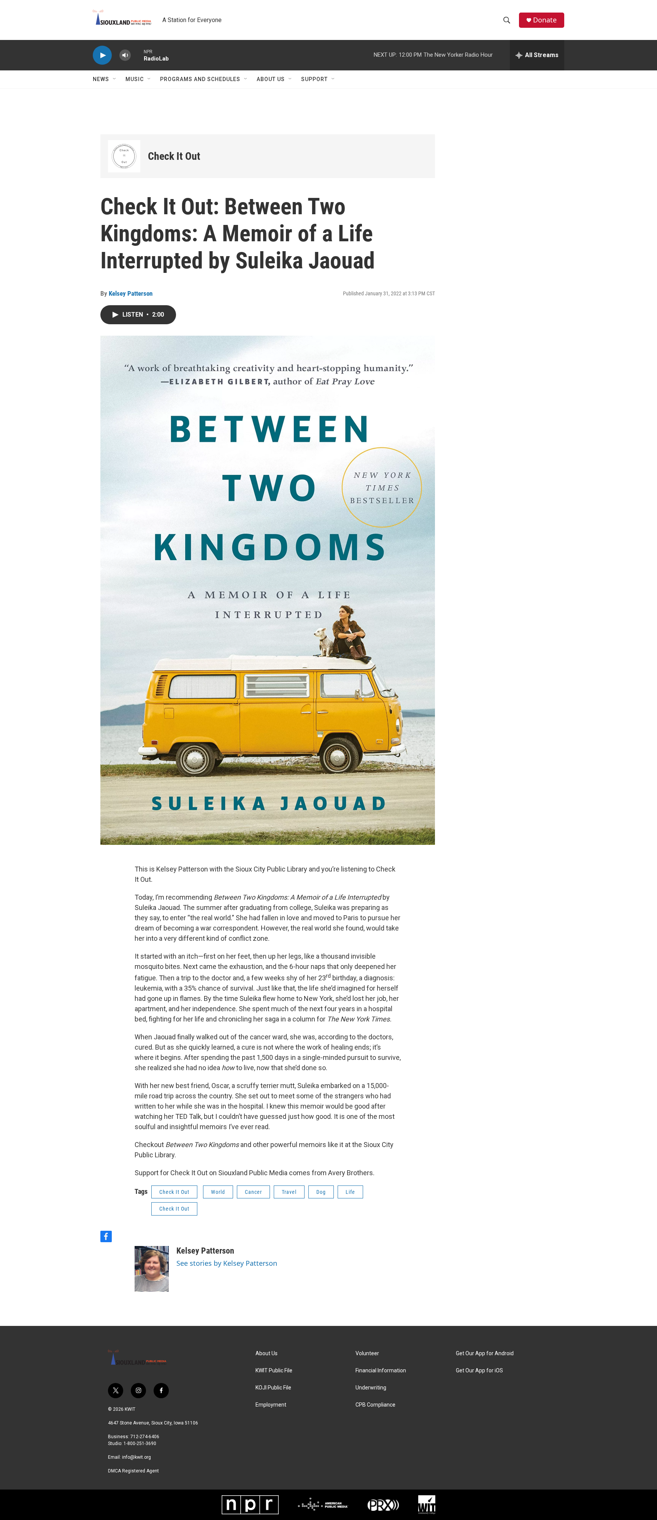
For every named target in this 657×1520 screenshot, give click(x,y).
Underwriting (370, 1388)
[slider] (137, 55)
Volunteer (367, 1353)
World (218, 1192)
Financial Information (380, 1370)
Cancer (253, 1192)
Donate (545, 20)
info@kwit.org (136, 1457)
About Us (271, 79)
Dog (321, 1192)
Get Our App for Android (485, 1353)
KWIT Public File (274, 1370)
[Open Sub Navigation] (115, 79)
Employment (271, 1405)
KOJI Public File (273, 1388)
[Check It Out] (124, 156)
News (101, 79)
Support (314, 79)
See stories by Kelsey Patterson (226, 1263)
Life (350, 1192)
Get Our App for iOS (479, 1370)
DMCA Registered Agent (133, 1471)
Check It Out (174, 156)
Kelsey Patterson (130, 293)
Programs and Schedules (200, 79)
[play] (102, 55)
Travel (289, 1192)
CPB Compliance (375, 1405)
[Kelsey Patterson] (152, 1269)
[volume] (125, 55)
